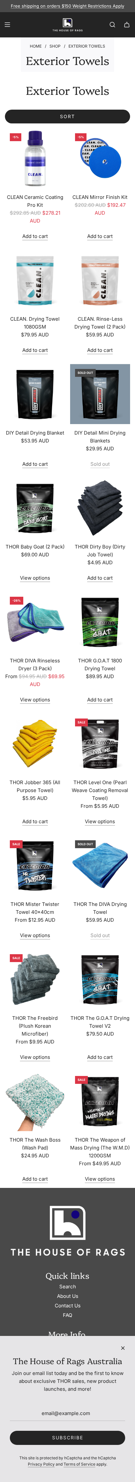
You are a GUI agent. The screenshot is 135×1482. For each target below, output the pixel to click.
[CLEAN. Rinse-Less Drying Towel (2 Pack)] (100, 280)
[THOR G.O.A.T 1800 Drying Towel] (100, 622)
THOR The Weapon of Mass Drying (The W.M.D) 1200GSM (100, 1148)
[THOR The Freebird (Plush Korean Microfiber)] (35, 979)
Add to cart (35, 236)
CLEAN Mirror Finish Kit (99, 197)
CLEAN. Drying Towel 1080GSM (35, 323)
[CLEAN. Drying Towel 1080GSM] (35, 280)
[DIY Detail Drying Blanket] (35, 394)
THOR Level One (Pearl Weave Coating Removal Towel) (100, 790)
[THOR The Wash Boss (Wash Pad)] (35, 1101)
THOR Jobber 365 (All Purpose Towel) (35, 786)
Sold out (100, 464)
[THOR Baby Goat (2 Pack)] (35, 508)
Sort (67, 116)
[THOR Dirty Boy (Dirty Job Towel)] (100, 508)
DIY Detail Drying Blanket (35, 433)
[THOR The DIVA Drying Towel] (100, 865)
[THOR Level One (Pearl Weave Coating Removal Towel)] (100, 744)
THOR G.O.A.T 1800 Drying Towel (100, 664)
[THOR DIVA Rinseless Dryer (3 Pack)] (35, 622)
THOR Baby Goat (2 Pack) (35, 547)
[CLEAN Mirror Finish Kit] (100, 158)
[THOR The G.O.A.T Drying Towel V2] (100, 979)
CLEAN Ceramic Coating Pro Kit (35, 201)
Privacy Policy (41, 1464)
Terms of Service (79, 1464)
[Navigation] (7, 24)
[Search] (112, 24)
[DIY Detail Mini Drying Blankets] (100, 394)
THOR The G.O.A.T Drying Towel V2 (99, 1022)
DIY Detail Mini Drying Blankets (99, 437)
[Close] (123, 1348)
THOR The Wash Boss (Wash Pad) (35, 1144)
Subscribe (67, 1437)
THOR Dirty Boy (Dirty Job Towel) (100, 551)
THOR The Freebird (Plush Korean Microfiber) (35, 1026)
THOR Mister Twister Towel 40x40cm (34, 908)
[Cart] (127, 24)
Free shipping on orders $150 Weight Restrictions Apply (67, 6)
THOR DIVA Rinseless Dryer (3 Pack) (35, 664)
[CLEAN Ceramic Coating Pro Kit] (35, 158)
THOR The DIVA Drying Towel (100, 908)
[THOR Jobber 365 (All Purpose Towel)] (35, 744)
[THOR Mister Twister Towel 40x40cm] (35, 865)
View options (35, 578)
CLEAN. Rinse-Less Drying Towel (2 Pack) (99, 323)
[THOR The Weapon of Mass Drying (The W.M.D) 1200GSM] (100, 1101)
